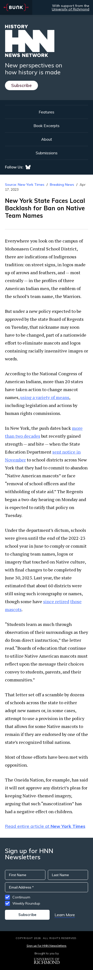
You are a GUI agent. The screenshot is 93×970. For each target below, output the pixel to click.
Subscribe (21, 85)
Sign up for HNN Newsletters (46, 945)
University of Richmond (70, 9)
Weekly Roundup (26, 903)
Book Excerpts (46, 125)
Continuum (21, 897)
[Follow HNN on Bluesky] (28, 167)
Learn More (65, 914)
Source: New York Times (24, 184)
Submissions (47, 152)
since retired (56, 601)
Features (46, 111)
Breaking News (62, 184)
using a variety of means (44, 397)
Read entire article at (45, 826)
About (46, 139)
